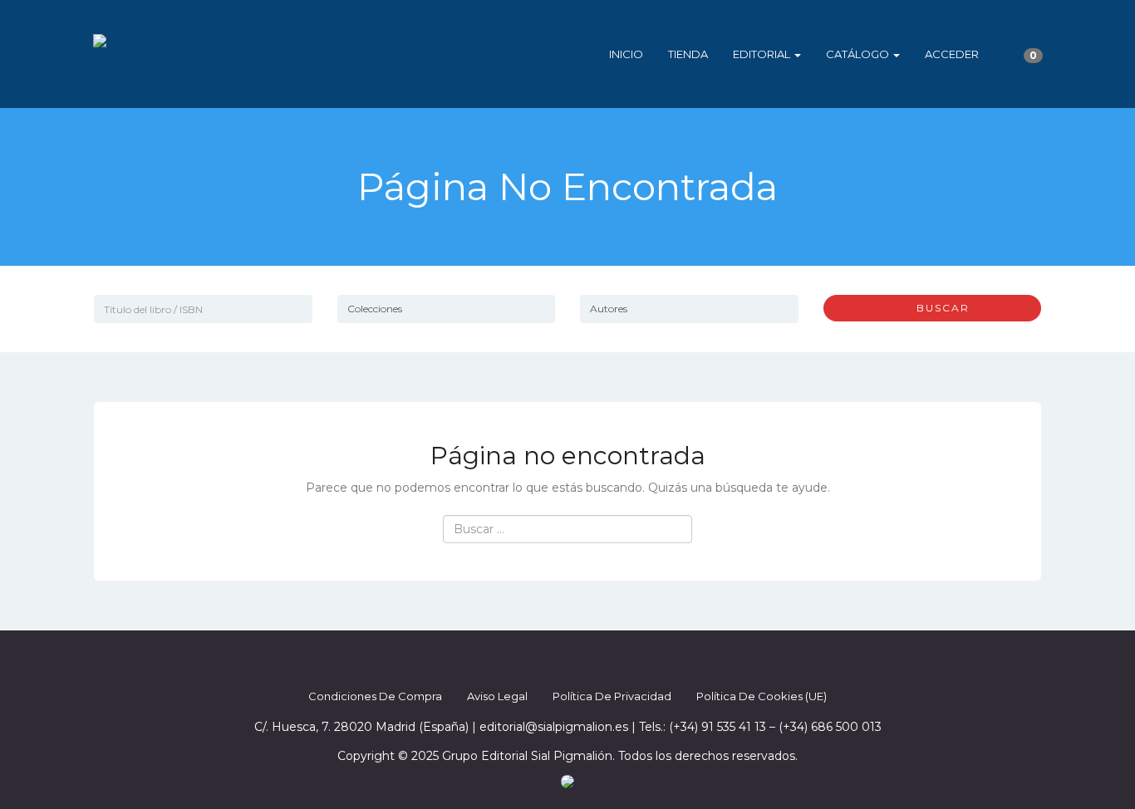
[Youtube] (612, 661)
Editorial (763, 54)
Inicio (626, 54)
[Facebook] (522, 661)
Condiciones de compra (375, 696)
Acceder (952, 54)
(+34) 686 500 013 (830, 726)
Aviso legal (497, 696)
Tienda (688, 54)
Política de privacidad (612, 696)
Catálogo (859, 54)
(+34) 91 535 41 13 (717, 726)
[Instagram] (582, 661)
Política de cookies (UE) (761, 696)
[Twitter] (552, 661)
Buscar (937, 308)
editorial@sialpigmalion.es (553, 726)
